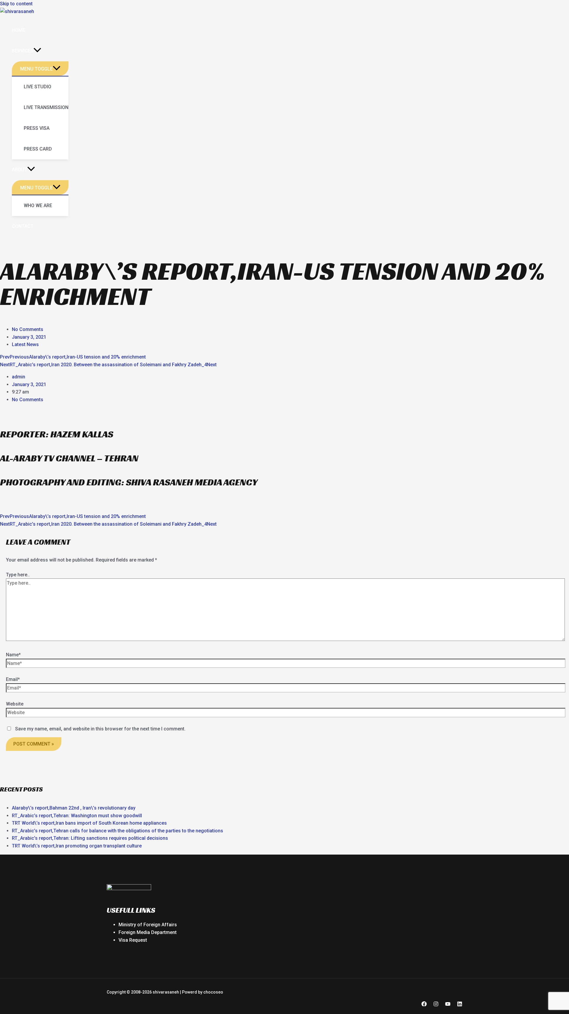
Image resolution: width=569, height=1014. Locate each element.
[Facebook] (424, 1005)
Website (14, 704)
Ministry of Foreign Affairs (148, 924)
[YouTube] (447, 1005)
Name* (13, 655)
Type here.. (18, 575)
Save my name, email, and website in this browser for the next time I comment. (100, 729)
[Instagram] (436, 1005)
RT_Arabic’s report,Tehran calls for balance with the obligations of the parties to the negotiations (117, 831)
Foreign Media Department (148, 932)
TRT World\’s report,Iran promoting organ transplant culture (77, 846)
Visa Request (133, 940)
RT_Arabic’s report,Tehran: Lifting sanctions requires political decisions (90, 838)
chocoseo (213, 992)
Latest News (25, 344)
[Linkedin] (459, 1005)
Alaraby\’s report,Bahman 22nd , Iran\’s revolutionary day (73, 808)
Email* (13, 679)
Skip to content (16, 4)
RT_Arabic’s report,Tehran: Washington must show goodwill (77, 815)
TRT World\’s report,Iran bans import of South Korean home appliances (89, 823)
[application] (37, 51)
